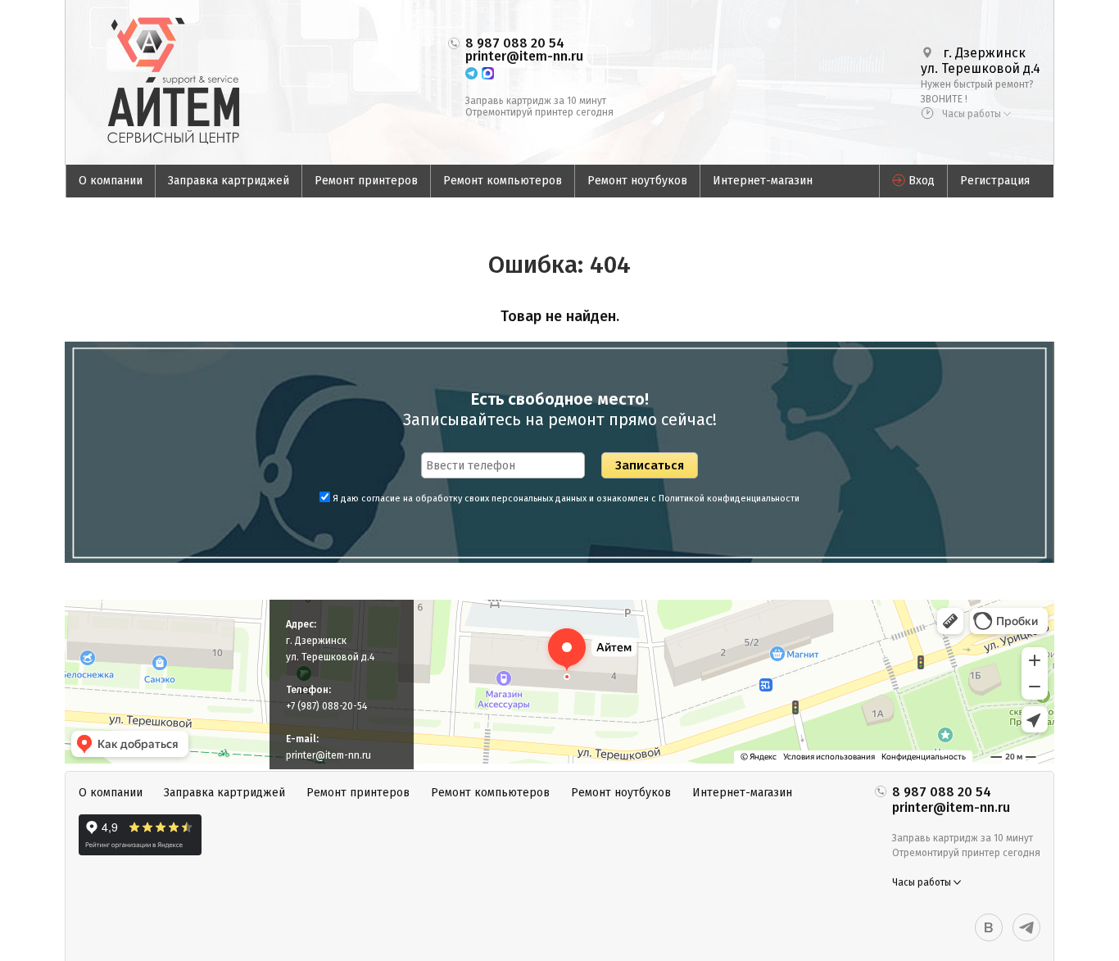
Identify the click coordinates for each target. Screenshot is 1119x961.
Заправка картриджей (228, 181)
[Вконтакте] (989, 927)
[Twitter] (1026, 927)
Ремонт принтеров (366, 181)
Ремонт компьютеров (502, 181)
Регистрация (995, 181)
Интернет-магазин (763, 181)
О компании (111, 181)
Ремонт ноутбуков (637, 181)
